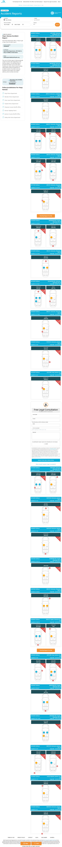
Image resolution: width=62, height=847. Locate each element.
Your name (35, 414)
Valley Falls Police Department (12, 117)
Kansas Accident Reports (28, 5)
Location (6, 18)
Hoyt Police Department (11, 93)
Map (26, 843)
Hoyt (42, 5)
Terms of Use (38, 457)
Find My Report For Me (17, 1)
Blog (37, 837)
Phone (34, 418)
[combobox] (46, 429)
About (59, 1)
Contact (30, 837)
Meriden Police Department (12, 97)
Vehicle (35, 22)
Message (34, 432)
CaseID (35, 18)
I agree (46, 443)
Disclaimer (44, 837)
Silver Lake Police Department (12, 100)
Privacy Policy (21, 837)
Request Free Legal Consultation (50, 1)
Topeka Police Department (11, 103)
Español (52, 837)
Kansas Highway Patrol (10, 110)
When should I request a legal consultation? (46, 464)
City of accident (36, 428)
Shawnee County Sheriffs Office (13, 107)
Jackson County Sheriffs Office (12, 114)
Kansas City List (37, 5)
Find (37, 843)
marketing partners (53, 448)
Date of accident (7, 22)
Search (57, 24)
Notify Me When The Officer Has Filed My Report (33, 1)
